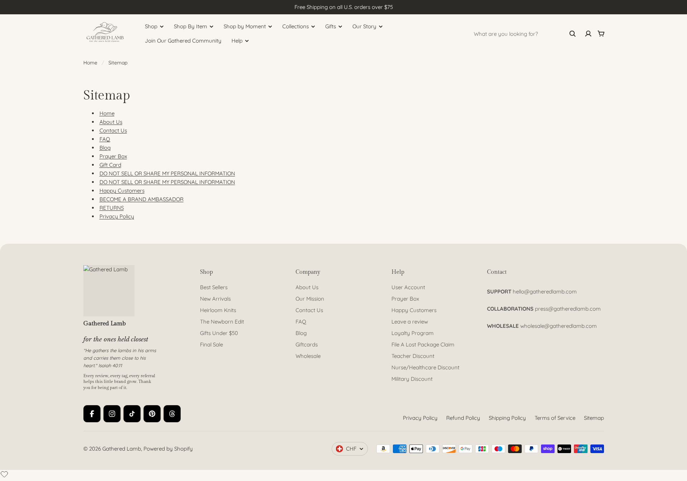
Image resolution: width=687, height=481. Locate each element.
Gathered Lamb (121, 448)
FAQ (104, 139)
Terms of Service (555, 417)
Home (90, 62)
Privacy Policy (116, 216)
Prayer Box (113, 156)
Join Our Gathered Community (183, 40)
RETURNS (111, 207)
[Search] (572, 33)
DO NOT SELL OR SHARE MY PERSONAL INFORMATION (167, 173)
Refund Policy (463, 417)
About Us (110, 121)
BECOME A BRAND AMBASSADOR (141, 199)
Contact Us (113, 130)
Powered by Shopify (168, 448)
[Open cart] (601, 33)
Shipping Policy (507, 417)
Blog (105, 147)
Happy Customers (122, 190)
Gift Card (110, 164)
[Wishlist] (4, 474)
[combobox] (525, 33)
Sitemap (594, 417)
